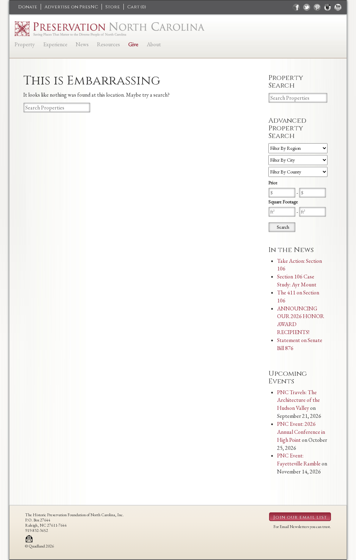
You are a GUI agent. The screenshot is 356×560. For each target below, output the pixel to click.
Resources (108, 44)
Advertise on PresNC (71, 7)
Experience (55, 44)
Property (25, 44)
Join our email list (300, 517)
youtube (337, 7)
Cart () (136, 7)
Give (133, 44)
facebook (296, 7)
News (82, 44)
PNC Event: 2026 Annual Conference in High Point (301, 432)
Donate (27, 7)
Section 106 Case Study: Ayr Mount (296, 280)
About (154, 44)
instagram (327, 7)
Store (112, 7)
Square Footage (283, 201)
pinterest (317, 7)
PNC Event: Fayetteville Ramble (299, 459)
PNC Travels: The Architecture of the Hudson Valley (298, 400)
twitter (306, 7)
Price (272, 182)
